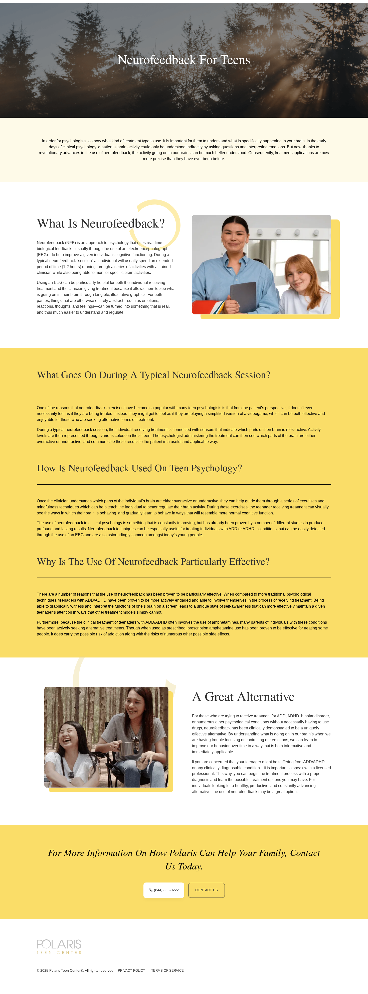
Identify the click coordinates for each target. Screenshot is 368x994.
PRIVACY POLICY (131, 970)
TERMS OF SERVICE (167, 970)
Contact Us (206, 890)
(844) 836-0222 (166, 890)
